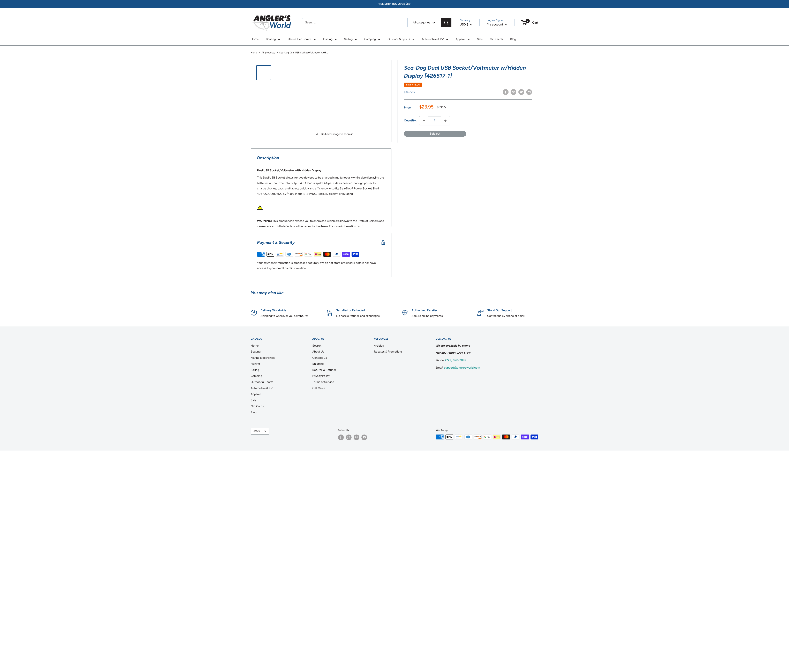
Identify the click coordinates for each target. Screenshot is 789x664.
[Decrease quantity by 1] (423, 120)
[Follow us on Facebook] (341, 437)
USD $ (256, 431)
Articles (379, 345)
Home (255, 39)
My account (495, 24)
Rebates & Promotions (388, 351)
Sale (480, 39)
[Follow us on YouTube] (364, 437)
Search (317, 345)
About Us (318, 351)
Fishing (327, 39)
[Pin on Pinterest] (513, 92)
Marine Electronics (299, 39)
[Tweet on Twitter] (521, 92)
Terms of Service (323, 382)
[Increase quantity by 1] (445, 120)
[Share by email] (529, 92)
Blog (513, 39)
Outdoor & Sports (399, 39)
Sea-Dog (409, 92)
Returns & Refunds (324, 370)
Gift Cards (496, 39)
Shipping (318, 363)
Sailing (348, 39)
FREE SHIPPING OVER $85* (394, 3)
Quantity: (410, 120)
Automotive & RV (433, 39)
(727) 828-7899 (455, 360)
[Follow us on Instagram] (349, 437)
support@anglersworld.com (462, 367)
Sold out (435, 133)
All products (268, 52)
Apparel (460, 39)
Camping (370, 39)
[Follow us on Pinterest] (356, 437)
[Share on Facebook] (506, 92)
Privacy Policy (321, 376)
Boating (271, 39)
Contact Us (319, 358)
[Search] (446, 22)
